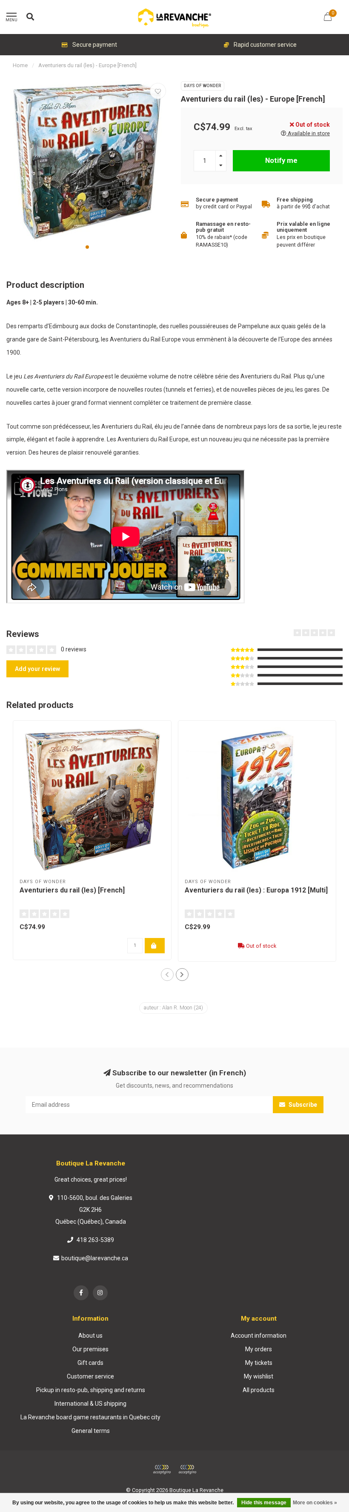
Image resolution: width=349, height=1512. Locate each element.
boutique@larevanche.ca (94, 1258)
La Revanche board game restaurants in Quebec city (90, 1417)
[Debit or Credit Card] (161, 1469)
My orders (258, 1349)
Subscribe (302, 1104)
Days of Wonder (202, 85)
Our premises (90, 1349)
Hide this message (263, 1503)
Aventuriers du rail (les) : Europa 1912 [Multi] (256, 890)
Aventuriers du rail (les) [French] (72, 890)
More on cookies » (315, 1503)
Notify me (281, 160)
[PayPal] (187, 1469)
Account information (258, 1335)
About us (90, 1335)
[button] (87, 247)
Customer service (90, 1376)
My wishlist (258, 1376)
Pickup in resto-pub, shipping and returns (90, 1390)
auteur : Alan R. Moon (173, 1008)
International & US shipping (90, 1403)
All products (259, 1390)
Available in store (308, 133)
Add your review (37, 668)
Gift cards (90, 1362)
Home (20, 65)
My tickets (258, 1362)
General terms (91, 1430)
